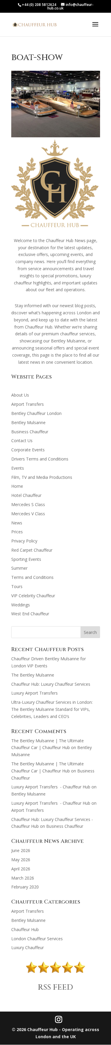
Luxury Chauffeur (27, 947)
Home (17, 486)
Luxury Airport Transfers (35, 693)
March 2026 (22, 878)
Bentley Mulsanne (28, 422)
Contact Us (22, 440)
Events (17, 468)
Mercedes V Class (28, 513)
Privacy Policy (24, 541)
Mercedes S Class (28, 504)
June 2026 (20, 850)
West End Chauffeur (30, 613)
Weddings (20, 605)
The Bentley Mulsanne (32, 675)
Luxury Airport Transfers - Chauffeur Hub (50, 787)
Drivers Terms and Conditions (39, 459)
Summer (19, 568)
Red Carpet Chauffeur (31, 550)
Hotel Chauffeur (26, 495)
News (16, 523)
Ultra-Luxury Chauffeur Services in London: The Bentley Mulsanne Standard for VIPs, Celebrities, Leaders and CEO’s (52, 709)
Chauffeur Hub (25, 929)
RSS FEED (55, 987)
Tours (16, 586)
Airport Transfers (27, 404)
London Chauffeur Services (37, 938)
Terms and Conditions (32, 577)
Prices (17, 531)
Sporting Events (26, 559)
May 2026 (20, 859)
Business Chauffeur (29, 431)
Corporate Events (28, 450)
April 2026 (20, 869)
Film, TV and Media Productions (41, 477)
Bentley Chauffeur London (36, 413)
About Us (20, 395)
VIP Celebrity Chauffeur (33, 595)
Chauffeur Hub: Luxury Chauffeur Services (50, 684)
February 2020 (25, 887)
